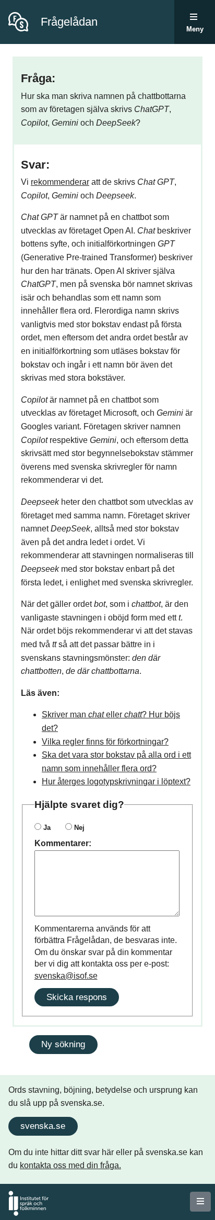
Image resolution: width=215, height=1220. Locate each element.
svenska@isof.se (66, 975)
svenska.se (42, 1126)
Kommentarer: (62, 843)
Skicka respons (76, 997)
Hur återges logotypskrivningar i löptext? (116, 781)
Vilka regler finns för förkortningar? (105, 741)
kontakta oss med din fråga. (70, 1165)
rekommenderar (60, 182)
